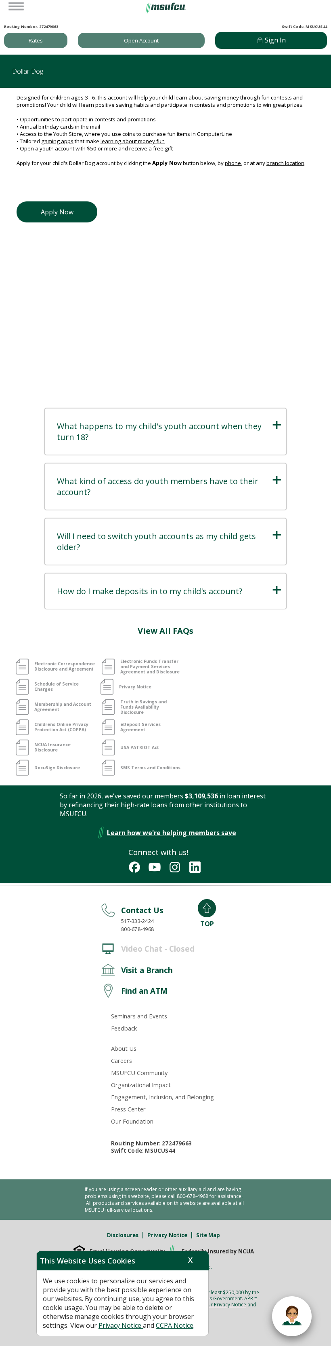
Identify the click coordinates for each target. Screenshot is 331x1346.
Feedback (124, 1028)
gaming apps (57, 141)
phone (233, 163)
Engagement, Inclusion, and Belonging (162, 1097)
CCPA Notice (174, 1325)
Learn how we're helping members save (171, 832)
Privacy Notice (167, 1235)
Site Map (208, 1235)
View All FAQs (165, 630)
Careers (121, 1060)
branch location (285, 163)
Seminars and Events (139, 1016)
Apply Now (57, 211)
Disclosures (122, 1235)
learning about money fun (133, 141)
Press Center (128, 1109)
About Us (123, 1048)
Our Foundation (132, 1121)
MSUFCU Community (139, 1073)
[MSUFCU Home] (165, 11)
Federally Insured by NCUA (218, 1251)
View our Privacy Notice (219, 1304)
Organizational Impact (141, 1085)
